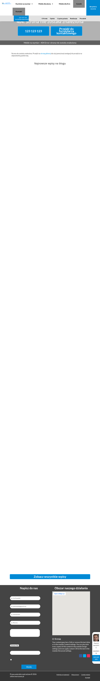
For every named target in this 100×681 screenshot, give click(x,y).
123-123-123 (23, 17)
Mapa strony (75, 674)
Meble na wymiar (31, 42)
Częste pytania (62, 18)
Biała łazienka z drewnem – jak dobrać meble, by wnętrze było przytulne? (50, 387)
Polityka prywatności (63, 674)
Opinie (52, 18)
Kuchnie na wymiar (23, 4)
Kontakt (19, 11)
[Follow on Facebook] (80, 655)
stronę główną (46, 53)
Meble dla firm (64, 4)
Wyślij (29, 667)
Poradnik (83, 18)
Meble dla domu (44, 4)
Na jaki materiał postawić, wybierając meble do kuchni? (46, 218)
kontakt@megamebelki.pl (22, 19)
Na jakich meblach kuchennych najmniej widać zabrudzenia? (49, 557)
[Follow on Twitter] (84, 655)
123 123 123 (33, 31)
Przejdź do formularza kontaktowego (66, 31)
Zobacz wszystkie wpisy (50, 576)
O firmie (44, 18)
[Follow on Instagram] (88, 655)
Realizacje (73, 18)
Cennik (79, 4)
